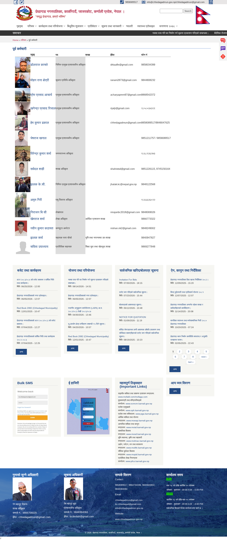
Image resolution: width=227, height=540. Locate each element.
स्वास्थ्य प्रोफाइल (146, 26)
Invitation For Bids (128, 279)
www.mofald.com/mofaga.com (132, 397)
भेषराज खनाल (38, 138)
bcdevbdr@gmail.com (82, 516)
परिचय (30, 26)
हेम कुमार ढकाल (39, 122)
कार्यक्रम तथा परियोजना (51, 26)
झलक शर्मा (36, 237)
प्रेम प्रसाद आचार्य (41, 95)
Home (16, 40)
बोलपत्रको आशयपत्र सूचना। (130, 304)
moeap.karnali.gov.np (141, 420)
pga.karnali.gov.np (150, 414)
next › (204, 356)
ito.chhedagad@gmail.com (128, 504)
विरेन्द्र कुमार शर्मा (40, 153)
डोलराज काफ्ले (39, 64)
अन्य (21, 352)
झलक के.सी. (38, 184)
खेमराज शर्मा (37, 219)
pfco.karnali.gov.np (140, 461)
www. (138, 414)
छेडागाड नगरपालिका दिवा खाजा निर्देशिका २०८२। (189, 279)
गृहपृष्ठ (20, 26)
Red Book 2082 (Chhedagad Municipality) (37, 308)
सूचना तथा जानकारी (111, 26)
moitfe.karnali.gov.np (141, 447)
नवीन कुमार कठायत (41, 228)
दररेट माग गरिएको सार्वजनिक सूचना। (133, 292)
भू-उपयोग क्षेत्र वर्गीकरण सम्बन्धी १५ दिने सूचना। (86, 324)
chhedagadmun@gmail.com (34, 517)
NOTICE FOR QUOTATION (132, 317)
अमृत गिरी (36, 199)
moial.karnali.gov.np (141, 427)
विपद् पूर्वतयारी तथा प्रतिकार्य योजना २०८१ (187, 292)
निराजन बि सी (38, 212)
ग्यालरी (129, 26)
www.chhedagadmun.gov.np (129, 519)
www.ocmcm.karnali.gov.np (139, 403)
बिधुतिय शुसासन (75, 26)
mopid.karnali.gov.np (141, 454)
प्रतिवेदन (92, 26)
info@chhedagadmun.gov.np (129, 508)
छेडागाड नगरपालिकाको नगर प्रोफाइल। (32, 295)
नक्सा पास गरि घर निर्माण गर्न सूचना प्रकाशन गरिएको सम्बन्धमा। (171, 33)
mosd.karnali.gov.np (141, 434)
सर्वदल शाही (37, 169)
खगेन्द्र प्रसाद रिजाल (43, 108)
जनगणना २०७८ (167, 26)
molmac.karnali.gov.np (142, 441)
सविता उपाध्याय (39, 246)
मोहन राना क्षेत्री (39, 80)
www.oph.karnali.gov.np (137, 410)
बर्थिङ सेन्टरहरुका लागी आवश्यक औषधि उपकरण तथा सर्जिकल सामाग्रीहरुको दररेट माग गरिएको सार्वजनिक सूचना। (139, 333)
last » (190, 362)
